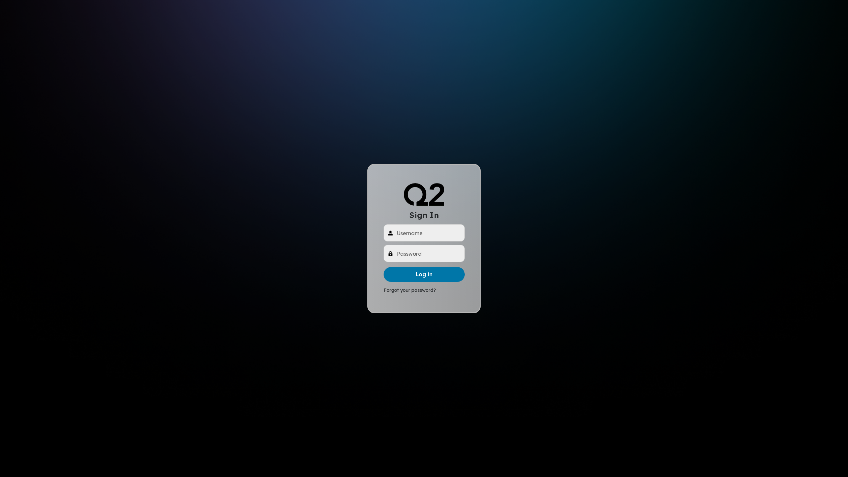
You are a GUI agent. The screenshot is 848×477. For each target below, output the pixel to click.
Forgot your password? (410, 290)
